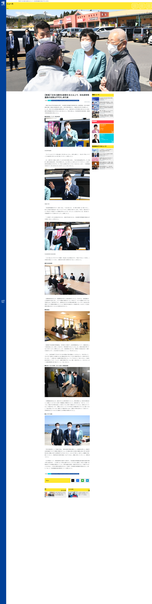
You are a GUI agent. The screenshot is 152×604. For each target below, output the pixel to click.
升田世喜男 (73, 100)
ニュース (15, 1)
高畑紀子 (77, 100)
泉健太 (65, 100)
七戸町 (59, 100)
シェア (77, 480)
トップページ (9, 1)
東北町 (62, 100)
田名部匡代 (69, 100)
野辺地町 (56, 100)
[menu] (3, 301)
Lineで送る (82, 480)
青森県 (53, 100)
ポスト (72, 480)
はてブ (87, 480)
